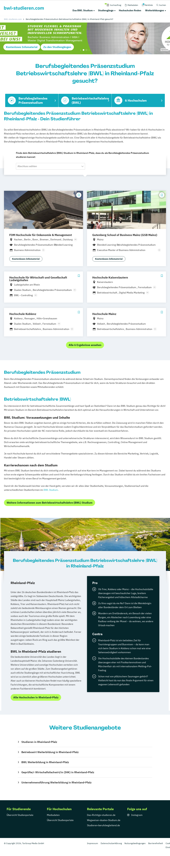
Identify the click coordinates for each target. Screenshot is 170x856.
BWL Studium (51, 489)
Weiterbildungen (154, 10)
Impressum (92, 843)
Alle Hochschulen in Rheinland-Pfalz (35, 697)
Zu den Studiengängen (57, 47)
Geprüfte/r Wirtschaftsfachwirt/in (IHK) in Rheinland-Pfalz (57, 772)
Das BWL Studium (83, 10)
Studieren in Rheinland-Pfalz (39, 742)
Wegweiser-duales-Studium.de (103, 820)
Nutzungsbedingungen (135, 843)
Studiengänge (106, 10)
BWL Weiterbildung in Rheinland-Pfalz (45, 762)
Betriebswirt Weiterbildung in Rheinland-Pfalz (49, 752)
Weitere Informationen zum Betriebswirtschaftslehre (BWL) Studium (49, 502)
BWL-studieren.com (13, 19)
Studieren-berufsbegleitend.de (103, 825)
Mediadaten (53, 815)
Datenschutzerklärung (111, 843)
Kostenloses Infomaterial (21, 47)
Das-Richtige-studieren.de (101, 815)
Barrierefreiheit (155, 843)
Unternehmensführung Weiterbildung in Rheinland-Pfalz (56, 782)
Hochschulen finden (130, 10)
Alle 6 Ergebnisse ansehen (85, 345)
